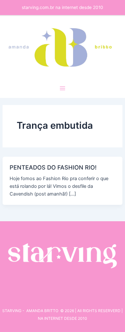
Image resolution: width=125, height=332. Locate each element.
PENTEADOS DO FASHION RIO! (53, 167)
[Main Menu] (62, 88)
